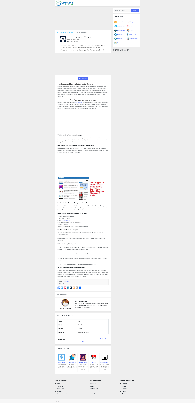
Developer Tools (94, 388)
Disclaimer (118, 401)
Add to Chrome (83, 78)
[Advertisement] (83, 19)
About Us (131, 401)
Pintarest (124, 388)
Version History (104, 339)
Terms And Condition (109, 401)
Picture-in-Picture (104, 362)
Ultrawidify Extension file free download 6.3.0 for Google (93, 366)
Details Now (61, 370)
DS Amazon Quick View (63, 362)
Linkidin (124, 391)
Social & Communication (63, 394)
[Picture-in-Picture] (104, 357)
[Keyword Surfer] (83, 357)
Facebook (124, 383)
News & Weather (94, 394)
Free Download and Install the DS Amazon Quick (61, 366)
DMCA (124, 401)
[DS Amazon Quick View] (61, 357)
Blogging (92, 386)
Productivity (71, 32)
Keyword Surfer (83, 362)
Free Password (78, 102)
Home (111, 3)
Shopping (59, 391)
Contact (135, 3)
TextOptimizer (72, 362)
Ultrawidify (93, 362)
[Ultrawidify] (94, 357)
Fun (90, 391)
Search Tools (60, 388)
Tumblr (124, 394)
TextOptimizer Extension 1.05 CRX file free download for (72, 366)
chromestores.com (65, 220)
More (83, 342)
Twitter (124, 386)
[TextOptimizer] (72, 357)
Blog (117, 3)
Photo (58, 383)
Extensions (126, 3)
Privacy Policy (99, 401)
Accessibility (93, 383)
